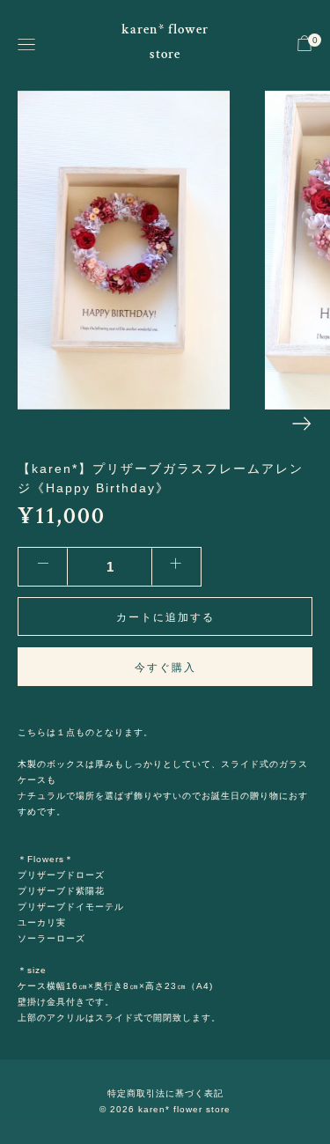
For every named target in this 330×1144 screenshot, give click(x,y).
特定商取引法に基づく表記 (165, 1093)
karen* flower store (165, 42)
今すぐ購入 (165, 667)
